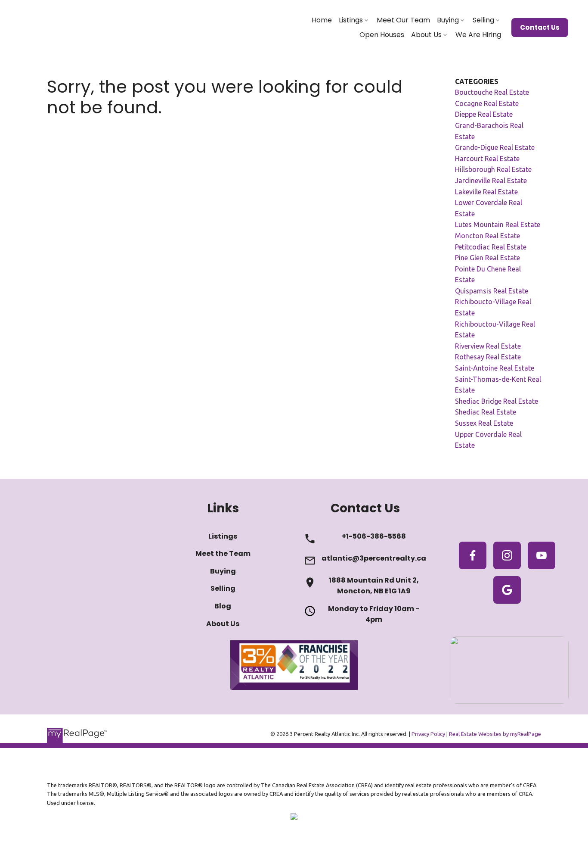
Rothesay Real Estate (488, 357)
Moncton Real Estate (487, 236)
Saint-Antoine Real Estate (494, 368)
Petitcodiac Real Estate (490, 247)
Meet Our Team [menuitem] (403, 20)
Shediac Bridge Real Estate (496, 401)
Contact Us (540, 27)
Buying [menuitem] (448, 20)
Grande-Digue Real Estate (495, 147)
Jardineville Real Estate (491, 180)
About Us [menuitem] (426, 35)
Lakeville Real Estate (486, 192)
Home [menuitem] (322, 20)
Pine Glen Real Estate (487, 258)
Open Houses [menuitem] (381, 35)
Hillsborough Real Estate (493, 169)
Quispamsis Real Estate (491, 291)
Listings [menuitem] (351, 20)
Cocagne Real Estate (487, 103)
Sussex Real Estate (484, 423)
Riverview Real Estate (488, 346)
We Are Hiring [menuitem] (478, 35)
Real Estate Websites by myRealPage (495, 734)
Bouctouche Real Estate (492, 92)
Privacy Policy (428, 734)
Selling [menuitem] (483, 20)
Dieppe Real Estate (484, 114)
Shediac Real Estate (485, 412)
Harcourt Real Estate (487, 158)
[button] (539, 27)
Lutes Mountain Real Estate (497, 224)
